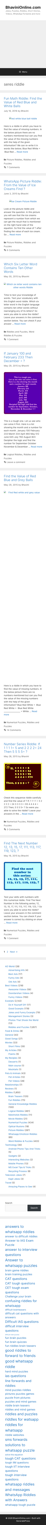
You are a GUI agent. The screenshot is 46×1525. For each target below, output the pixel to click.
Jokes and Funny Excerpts (21, 1012)
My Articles (11, 1050)
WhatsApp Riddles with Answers (20, 1497)
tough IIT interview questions (17, 1468)
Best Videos (11, 985)
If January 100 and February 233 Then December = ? (18, 357)
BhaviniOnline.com (23, 7)
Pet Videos (14, 1081)
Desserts (13, 1061)
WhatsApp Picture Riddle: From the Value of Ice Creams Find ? (23, 185)
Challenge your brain (18, 1296)
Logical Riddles (14, 454)
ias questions (15, 1376)
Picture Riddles (14, 159)
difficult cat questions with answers (22, 1315)
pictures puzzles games (19, 1393)
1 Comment (12, 339)
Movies (8, 1042)
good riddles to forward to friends (20, 1353)
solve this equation (14, 1454)
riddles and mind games (20, 1409)
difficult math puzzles (12, 1335)
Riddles (9, 1092)
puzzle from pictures (17, 1397)
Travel (8, 1182)
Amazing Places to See (20, 1186)
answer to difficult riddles (21, 1236)
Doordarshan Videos (19, 993)
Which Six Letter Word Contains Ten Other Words (20, 268)
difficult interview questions (17, 1328)
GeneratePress (23, 1521)
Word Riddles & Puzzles (20, 1141)
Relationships (12, 1084)
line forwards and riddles (18, 1383)
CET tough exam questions (17, 1290)
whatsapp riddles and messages (19, 1487)
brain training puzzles (18, 1274)
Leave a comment (16, 462)
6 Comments (13, 250)
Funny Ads (13, 978)
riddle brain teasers (17, 1405)
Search (8, 1203)
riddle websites (14, 1434)
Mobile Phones (16, 1163)
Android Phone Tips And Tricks (24, 1149)
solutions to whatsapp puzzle (20, 1447)
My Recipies (11, 1058)
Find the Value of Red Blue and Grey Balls (20, 478)
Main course (14, 1065)
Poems (11, 1054)
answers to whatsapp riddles (19, 1229)
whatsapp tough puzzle (20, 1504)
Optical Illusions (16, 1126)
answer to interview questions (21, 1252)
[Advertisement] (23, 44)
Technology (11, 1145)
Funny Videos (15, 997)
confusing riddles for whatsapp (21, 1303)
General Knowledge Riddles (22, 1104)
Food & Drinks (12, 1031)
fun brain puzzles (15, 1337)
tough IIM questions (17, 1462)
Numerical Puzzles (16, 722)
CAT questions (16, 1279)
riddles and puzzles (21, 1414)
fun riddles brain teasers (20, 1345)
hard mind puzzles (16, 1371)
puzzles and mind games (20, 1401)
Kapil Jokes (14, 1179)
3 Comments (13, 829)
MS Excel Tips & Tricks (19, 1167)
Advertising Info (16, 970)
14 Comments (14, 730)
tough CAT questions (20, 1458)
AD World (10, 966)
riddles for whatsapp (14, 1427)
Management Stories (19, 1016)
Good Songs (11, 1038)
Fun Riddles (14, 1100)
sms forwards (16, 1439)
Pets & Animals (13, 1073)
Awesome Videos (17, 989)
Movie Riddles (15, 1118)
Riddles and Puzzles (17, 331)
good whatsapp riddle (19, 1364)
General (9, 1035)
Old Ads (12, 981)
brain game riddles (17, 1270)
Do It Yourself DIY (17, 1005)
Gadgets (12, 1156)
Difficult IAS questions (22, 1322)
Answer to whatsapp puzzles (21, 1263)
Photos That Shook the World (23, 1020)
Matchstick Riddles (18, 1115)
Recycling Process (17, 1171)
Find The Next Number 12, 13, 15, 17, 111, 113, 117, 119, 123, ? (22, 847)
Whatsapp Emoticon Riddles (22, 1134)
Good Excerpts (16, 1008)
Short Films (14, 1046)
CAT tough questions (20, 1283)
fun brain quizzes (16, 1341)
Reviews (9, 1088)
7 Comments (13, 167)
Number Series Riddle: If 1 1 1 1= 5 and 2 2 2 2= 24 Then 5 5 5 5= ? (23, 747)
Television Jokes (13, 1175)
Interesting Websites (18, 1159)
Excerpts (9, 1001)
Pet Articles (14, 1077)
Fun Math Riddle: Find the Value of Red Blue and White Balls (23, 102)
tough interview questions (16, 1477)
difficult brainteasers (15, 1309)
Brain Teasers (15, 1096)
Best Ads (13, 974)
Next (14, 952)
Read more (22, 152)
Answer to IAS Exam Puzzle (19, 1243)
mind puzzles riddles (18, 1390)
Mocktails (13, 1069)
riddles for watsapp (22, 1419)
